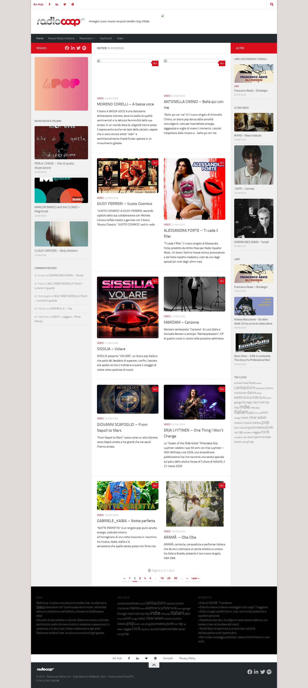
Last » (195, 578)
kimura (257, 413)
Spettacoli (106, 38)
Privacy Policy (187, 658)
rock (265, 432)
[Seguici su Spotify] (84, 48)
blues (252, 383)
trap (251, 441)
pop (265, 422)
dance (251, 392)
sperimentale (262, 437)
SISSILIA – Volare (111, 349)
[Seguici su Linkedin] (73, 48)
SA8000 (40, 607)
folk (255, 397)
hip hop (145, 613)
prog (247, 427)
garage (238, 402)
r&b (235, 432)
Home (39, 38)
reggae (257, 432)
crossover (240, 393)
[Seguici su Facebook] (67, 48)
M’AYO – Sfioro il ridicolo (247, 135)
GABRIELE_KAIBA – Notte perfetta (126, 521)
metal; (245, 417)
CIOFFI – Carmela (244, 188)
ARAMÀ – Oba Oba (180, 537)
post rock (239, 427)
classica (260, 388)
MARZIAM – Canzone (181, 322)
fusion (268, 398)
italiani (241, 412)
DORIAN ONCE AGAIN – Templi (66, 275)
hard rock (259, 402)
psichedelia (257, 427)
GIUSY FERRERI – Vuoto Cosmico (124, 203)
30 (175, 578)
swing (245, 442)
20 (168, 578)
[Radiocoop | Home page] (60, 21)
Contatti (168, 658)
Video (120, 38)
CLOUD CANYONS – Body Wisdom (56, 250)
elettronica (243, 397)
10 (162, 578)
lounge (237, 418)
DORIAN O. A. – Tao (61, 308)
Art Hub (38, 4)
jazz (251, 413)
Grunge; (247, 402)
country (269, 388)
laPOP (264, 412)
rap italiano (247, 432)
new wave (257, 417)
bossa (258, 383)
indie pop (254, 407)
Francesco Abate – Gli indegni (250, 90)
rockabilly (238, 437)
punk (269, 427)
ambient (238, 383)
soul (250, 437)
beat (245, 383)
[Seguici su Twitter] (78, 48)
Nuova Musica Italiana (61, 38)
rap (240, 432)
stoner (238, 441)
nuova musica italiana (247, 423)
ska (245, 437)
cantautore (244, 387)
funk (262, 398)
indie (245, 407)
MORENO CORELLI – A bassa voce (125, 104)
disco (259, 393)
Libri (236, 86)
